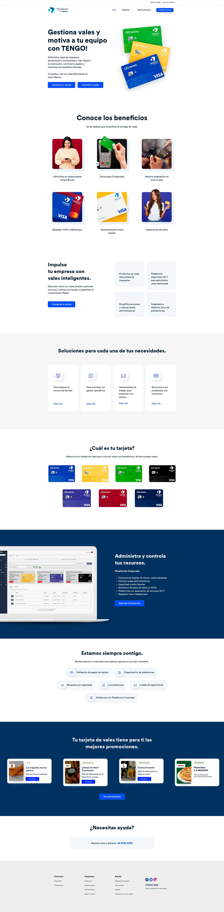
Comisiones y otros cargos (124, 894)
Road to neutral (90, 894)
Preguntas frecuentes (122, 881)
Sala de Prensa (90, 889)
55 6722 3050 (125, 843)
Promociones (58, 885)
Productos (57, 881)
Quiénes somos (90, 885)
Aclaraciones (119, 885)
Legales (117, 889)
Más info (58, 404)
